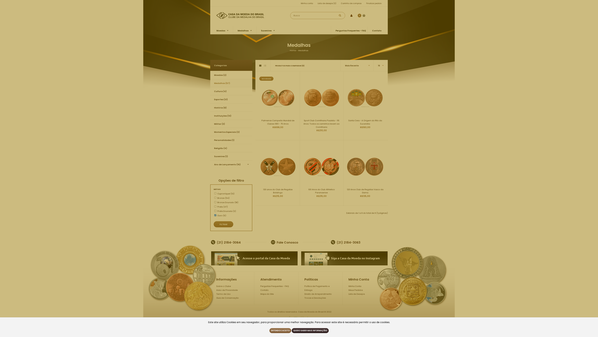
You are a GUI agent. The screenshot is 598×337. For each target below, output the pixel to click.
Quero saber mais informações (310, 330)
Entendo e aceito (280, 330)
